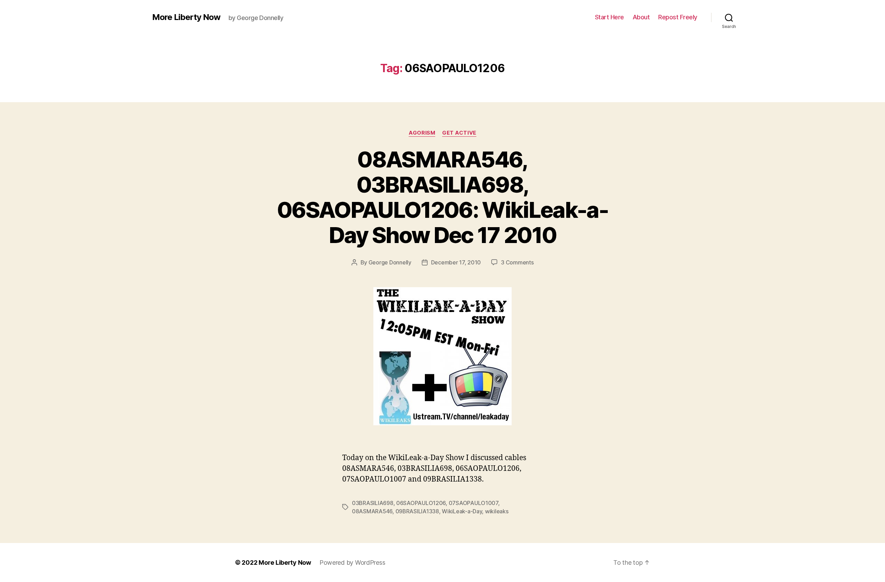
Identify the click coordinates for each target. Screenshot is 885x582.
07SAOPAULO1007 (473, 502)
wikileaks (497, 511)
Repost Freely (677, 17)
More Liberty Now (186, 17)
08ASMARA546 (372, 511)
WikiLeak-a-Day (462, 511)
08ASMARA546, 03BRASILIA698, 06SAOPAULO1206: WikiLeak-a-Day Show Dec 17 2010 (442, 197)
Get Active (459, 133)
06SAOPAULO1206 (421, 502)
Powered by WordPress (352, 562)
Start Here (609, 17)
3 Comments (517, 262)
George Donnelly (390, 262)
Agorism (422, 133)
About (641, 17)
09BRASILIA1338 (417, 511)
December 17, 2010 (456, 262)
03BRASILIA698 (372, 502)
